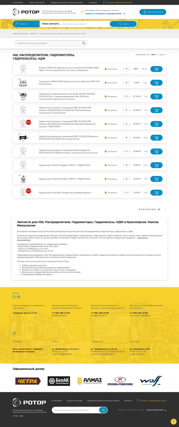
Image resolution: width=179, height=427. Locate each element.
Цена (161, 54)
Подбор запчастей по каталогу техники (67, 2)
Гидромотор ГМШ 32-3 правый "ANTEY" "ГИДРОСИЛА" (65, 165)
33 (159, 209)
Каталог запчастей (36, 2)
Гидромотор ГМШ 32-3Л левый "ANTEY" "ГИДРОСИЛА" (65, 179)
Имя (153, 54)
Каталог (23, 24)
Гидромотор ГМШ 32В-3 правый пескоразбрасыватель (65, 193)
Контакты (93, 2)
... (157, 209)
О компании (18, 2)
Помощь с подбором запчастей (119, 2)
